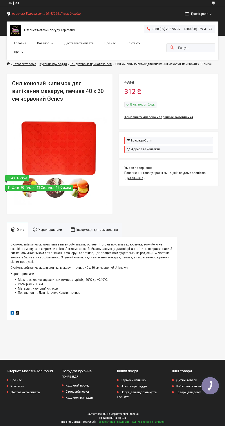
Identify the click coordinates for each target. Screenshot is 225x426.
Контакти (133, 43)
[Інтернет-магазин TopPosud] (15, 30)
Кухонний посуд (77, 385)
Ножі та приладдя (134, 386)
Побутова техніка (188, 386)
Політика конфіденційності (148, 421)
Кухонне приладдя (53, 64)
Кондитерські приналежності (91, 64)
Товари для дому (188, 392)
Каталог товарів (24, 64)
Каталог (43, 43)
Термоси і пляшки (133, 380)
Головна (20, 43)
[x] (17, 313)
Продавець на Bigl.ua (112, 417)
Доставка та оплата (79, 43)
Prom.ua (134, 413)
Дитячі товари (186, 380)
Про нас (110, 43)
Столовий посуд (77, 391)
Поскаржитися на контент (113, 421)
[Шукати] (172, 47)
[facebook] (12, 313)
